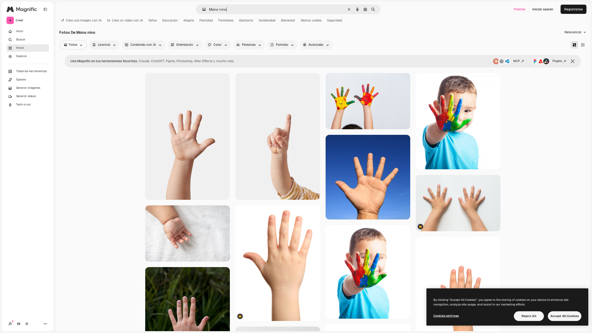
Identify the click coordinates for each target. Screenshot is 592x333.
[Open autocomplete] (202, 9)
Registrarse (573, 9)
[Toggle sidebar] (45, 9)
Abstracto (246, 20)
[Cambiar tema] (27, 323)
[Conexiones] (10, 323)
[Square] (582, 45)
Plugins (557, 61)
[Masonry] (574, 45)
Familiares (225, 20)
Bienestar (288, 20)
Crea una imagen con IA (84, 20)
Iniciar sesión (542, 9)
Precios (519, 9)
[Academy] (18, 323)
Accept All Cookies (564, 316)
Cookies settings (446, 316)
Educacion (170, 20)
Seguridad (334, 20)
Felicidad (206, 20)
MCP (516, 61)
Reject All (528, 316)
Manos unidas (311, 20)
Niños (152, 20)
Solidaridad (267, 20)
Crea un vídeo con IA (127, 20)
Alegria (188, 20)
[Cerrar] (572, 61)
